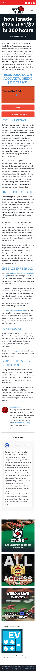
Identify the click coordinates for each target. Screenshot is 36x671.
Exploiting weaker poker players (14, 310)
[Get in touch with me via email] (13, 429)
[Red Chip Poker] (18, 9)
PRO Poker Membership (21, 423)
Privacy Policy (21, 668)
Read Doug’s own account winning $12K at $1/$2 (18, 78)
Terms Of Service (11, 668)
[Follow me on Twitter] (11, 429)
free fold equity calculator (13, 656)
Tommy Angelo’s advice (17, 351)
